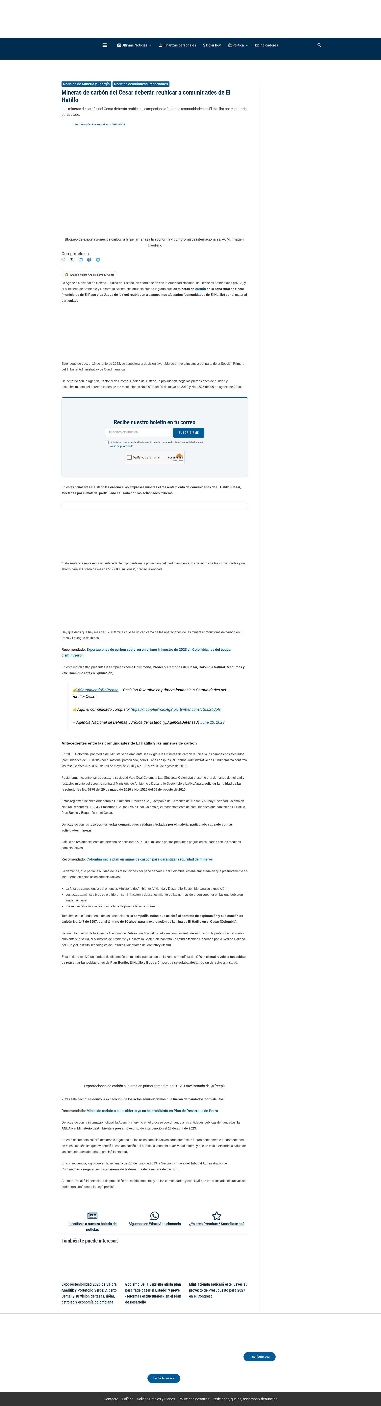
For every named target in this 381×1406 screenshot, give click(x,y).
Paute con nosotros (194, 1399)
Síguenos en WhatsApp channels (155, 1224)
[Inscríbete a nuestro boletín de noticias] (92, 1216)
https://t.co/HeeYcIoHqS (152, 709)
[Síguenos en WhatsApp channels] (155, 1216)
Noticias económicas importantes (141, 84)
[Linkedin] (83, 1360)
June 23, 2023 (212, 722)
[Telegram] (98, 260)
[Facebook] (89, 260)
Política (127, 1399)
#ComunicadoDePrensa (97, 690)
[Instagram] (91, 1360)
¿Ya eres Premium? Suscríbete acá (216, 1224)
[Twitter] (76, 1360)
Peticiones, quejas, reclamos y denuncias (245, 1399)
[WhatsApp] (63, 260)
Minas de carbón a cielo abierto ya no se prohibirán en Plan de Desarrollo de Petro (152, 1111)
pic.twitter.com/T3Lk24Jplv (197, 709)
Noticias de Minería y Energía (86, 84)
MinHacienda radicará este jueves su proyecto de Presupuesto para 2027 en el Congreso (218, 1290)
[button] (134, 45)
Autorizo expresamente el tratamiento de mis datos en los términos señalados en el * (156, 444)
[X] (72, 260)
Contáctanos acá (163, 1378)
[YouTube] (105, 1360)
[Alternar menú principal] (104, 45)
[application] (149, 45)
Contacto (111, 1399)
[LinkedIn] (80, 260)
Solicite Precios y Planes (156, 1399)
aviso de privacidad (121, 446)
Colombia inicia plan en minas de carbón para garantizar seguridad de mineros (150, 859)
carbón (200, 289)
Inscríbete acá (259, 1357)
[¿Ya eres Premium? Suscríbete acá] (217, 1216)
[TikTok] (98, 1360)
